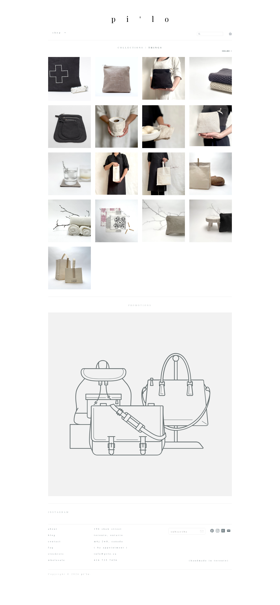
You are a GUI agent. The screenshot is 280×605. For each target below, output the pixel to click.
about (53, 528)
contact (54, 541)
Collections (131, 47)
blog (52, 535)
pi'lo (145, 19)
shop (57, 32)
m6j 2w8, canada (108, 541)
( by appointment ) (111, 547)
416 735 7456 (106, 560)
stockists (56, 553)
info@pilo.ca (105, 553)
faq (51, 547)
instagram (58, 512)
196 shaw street (108, 528)
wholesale (56, 560)
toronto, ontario (108, 535)
